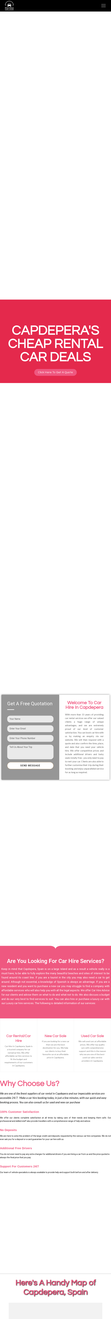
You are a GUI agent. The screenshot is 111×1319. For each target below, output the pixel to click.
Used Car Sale (92, 1036)
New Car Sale (55, 1036)
